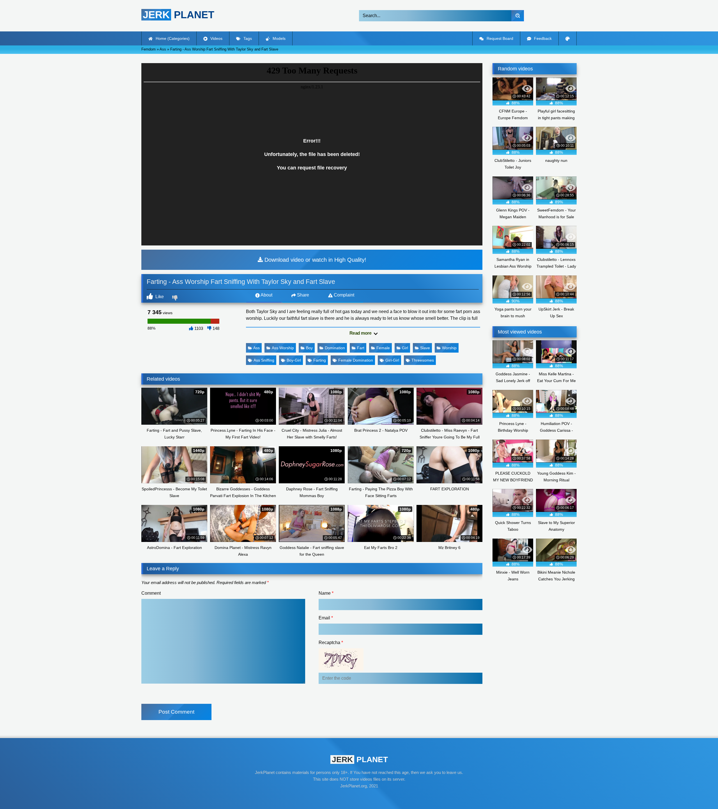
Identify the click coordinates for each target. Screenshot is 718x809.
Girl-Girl (392, 360)
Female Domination (355, 360)
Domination (335, 348)
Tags (247, 38)
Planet (178, 14)
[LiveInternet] (359, 796)
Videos (215, 38)
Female (383, 348)
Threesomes (422, 360)
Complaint (343, 295)
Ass (256, 348)
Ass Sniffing (264, 360)
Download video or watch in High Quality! (314, 260)
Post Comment (176, 712)
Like (159, 296)
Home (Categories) (172, 38)
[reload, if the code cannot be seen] (341, 669)
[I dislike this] (175, 298)
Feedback (542, 38)
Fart (360, 348)
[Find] (517, 15)
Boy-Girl (294, 360)
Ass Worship (283, 348)
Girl (405, 348)
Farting (319, 360)
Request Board (499, 38)
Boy (309, 348)
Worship (449, 348)
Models (278, 38)
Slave (425, 348)
